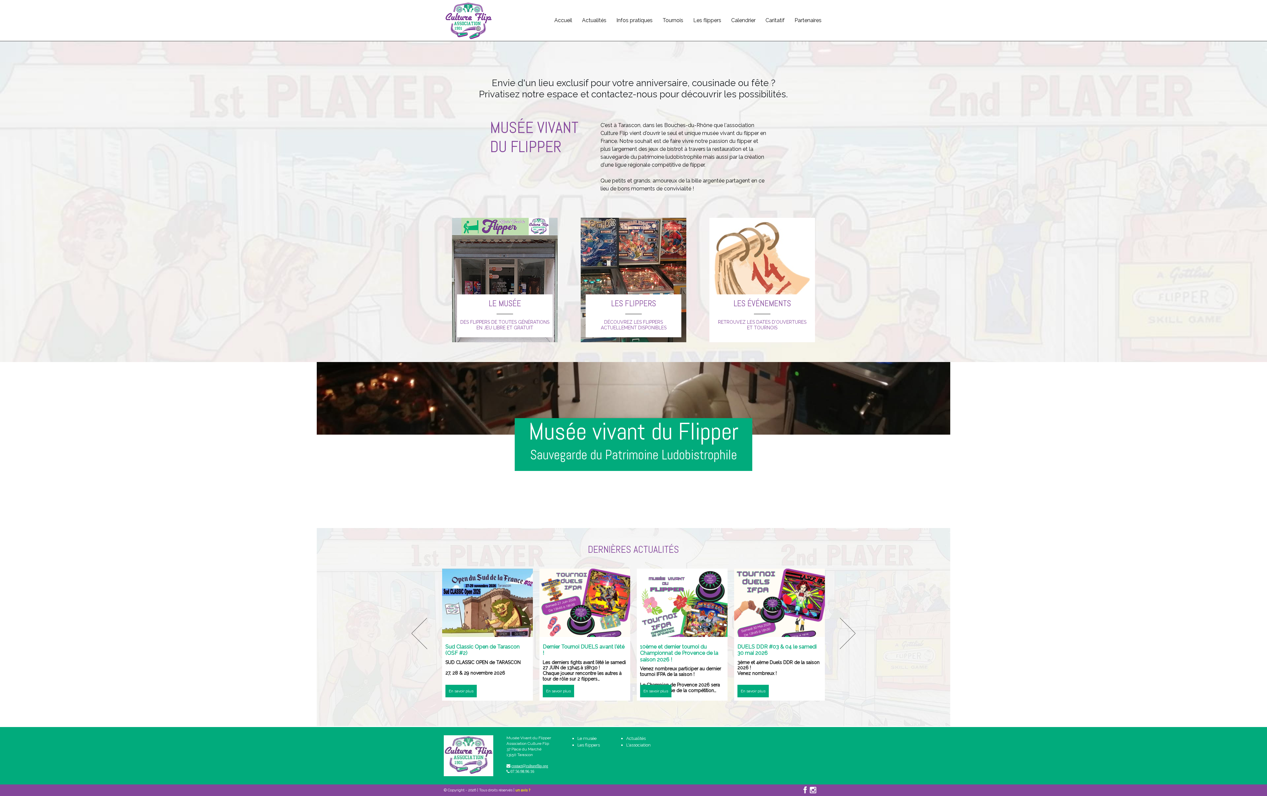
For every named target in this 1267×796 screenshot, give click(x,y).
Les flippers (707, 20)
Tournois (673, 20)
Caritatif (775, 20)
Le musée (587, 738)
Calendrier (743, 20)
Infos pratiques (634, 20)
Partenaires (808, 20)
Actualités (594, 20)
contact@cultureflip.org (529, 766)
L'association (638, 745)
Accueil (563, 20)
